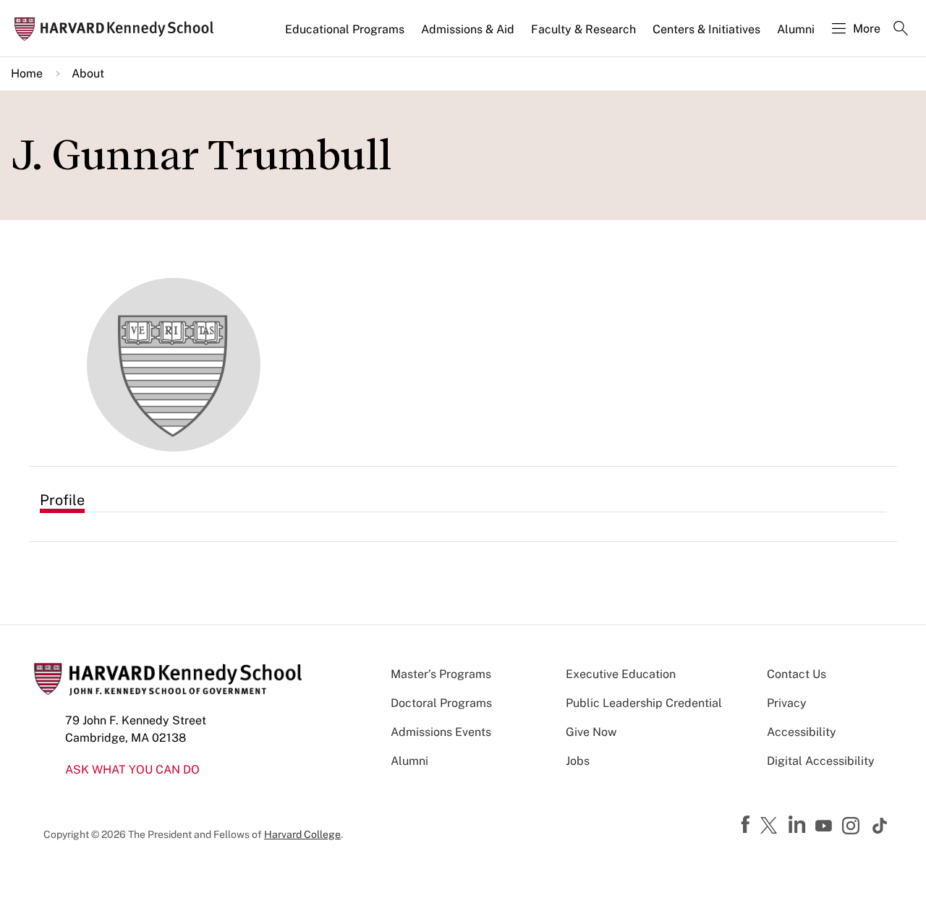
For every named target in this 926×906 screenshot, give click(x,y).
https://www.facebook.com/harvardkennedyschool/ (747, 825)
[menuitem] (346, 35)
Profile (62, 500)
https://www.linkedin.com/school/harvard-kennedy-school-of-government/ (799, 825)
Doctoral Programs (441, 703)
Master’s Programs (441, 674)
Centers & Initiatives (706, 29)
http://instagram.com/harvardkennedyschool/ (853, 827)
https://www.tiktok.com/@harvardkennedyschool (880, 826)
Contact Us (796, 674)
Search (901, 29)
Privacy (787, 703)
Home (27, 73)
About (88, 73)
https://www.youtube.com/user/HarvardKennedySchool (825, 826)
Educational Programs (344, 29)
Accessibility (801, 732)
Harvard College (302, 834)
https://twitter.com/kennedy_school (771, 826)
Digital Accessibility (821, 761)
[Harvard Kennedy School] (118, 29)
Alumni (796, 29)
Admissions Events (441, 732)
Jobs (578, 761)
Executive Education (621, 674)
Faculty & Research (583, 29)
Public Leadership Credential (644, 703)
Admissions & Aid (467, 29)
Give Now (591, 732)
